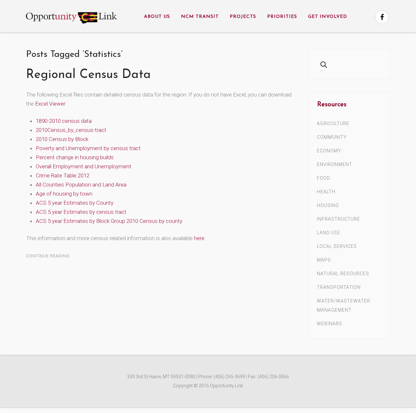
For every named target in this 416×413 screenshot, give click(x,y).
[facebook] (382, 17)
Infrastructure (338, 219)
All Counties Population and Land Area (81, 184)
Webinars (329, 323)
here (199, 238)
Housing (328, 205)
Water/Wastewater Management (343, 305)
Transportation (339, 287)
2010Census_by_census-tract (71, 130)
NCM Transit (200, 16)
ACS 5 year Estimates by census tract (81, 212)
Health (326, 191)
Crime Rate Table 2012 (62, 175)
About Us (157, 16)
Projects (243, 16)
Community (332, 137)
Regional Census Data (88, 75)
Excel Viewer (50, 103)
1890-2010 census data (64, 121)
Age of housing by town (64, 193)
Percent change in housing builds (75, 157)
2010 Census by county (154, 221)
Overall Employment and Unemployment (83, 166)
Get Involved (327, 16)
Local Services (337, 246)
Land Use (328, 232)
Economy (329, 150)
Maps (324, 260)
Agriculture (333, 123)
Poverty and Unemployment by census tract (88, 148)
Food (323, 178)
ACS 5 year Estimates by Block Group (80, 221)
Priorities (282, 16)
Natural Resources (343, 273)
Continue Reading (48, 255)
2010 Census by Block (62, 139)
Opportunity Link (226, 385)
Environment (334, 164)
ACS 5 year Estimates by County (74, 203)
